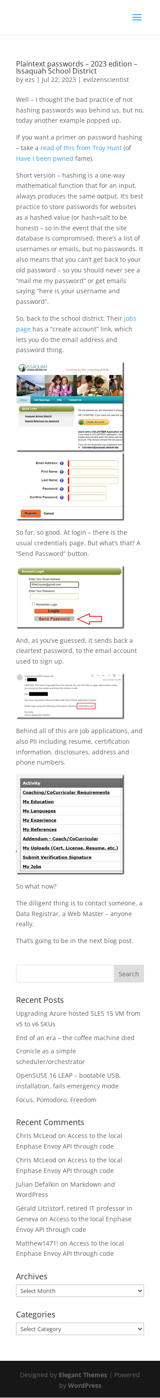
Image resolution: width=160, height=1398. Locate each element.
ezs (30, 79)
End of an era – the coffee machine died (75, 1037)
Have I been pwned (44, 158)
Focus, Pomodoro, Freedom (56, 1099)
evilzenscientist (106, 79)
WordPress (84, 1385)
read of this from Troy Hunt (81, 148)
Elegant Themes (83, 1375)
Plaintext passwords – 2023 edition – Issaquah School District (76, 67)
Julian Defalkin (37, 1184)
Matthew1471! (37, 1243)
